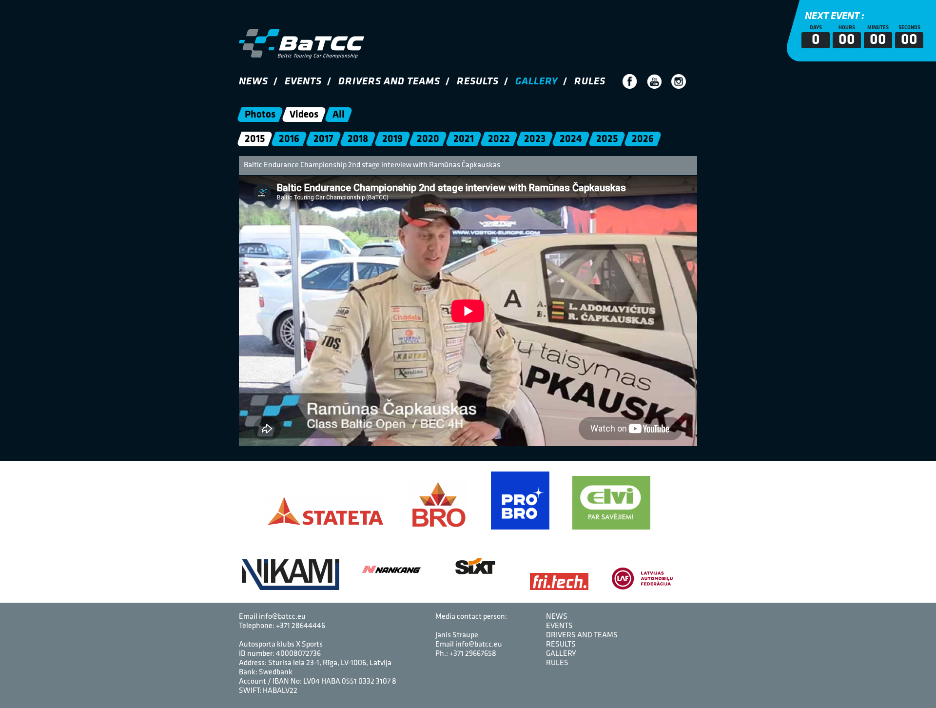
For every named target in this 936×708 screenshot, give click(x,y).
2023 (535, 139)
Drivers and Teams (389, 82)
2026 (643, 139)
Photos (260, 115)
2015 (255, 139)
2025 (607, 139)
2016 (289, 139)
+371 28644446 (300, 626)
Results (478, 82)
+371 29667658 (472, 654)
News (253, 82)
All (338, 115)
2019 (392, 139)
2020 (428, 139)
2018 (358, 139)
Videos (304, 115)
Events (303, 82)
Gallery (536, 82)
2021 (463, 139)
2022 (499, 139)
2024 (571, 139)
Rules (589, 82)
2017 (323, 139)
